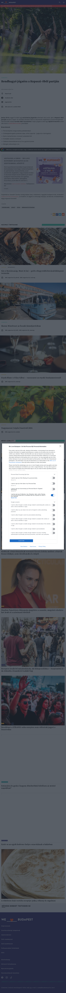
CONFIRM (21, 540)
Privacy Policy (42, 546)
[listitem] (33, 474)
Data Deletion (23, 546)
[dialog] (33, 496)
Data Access (33, 546)
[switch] (53, 478)
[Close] (60, 446)
